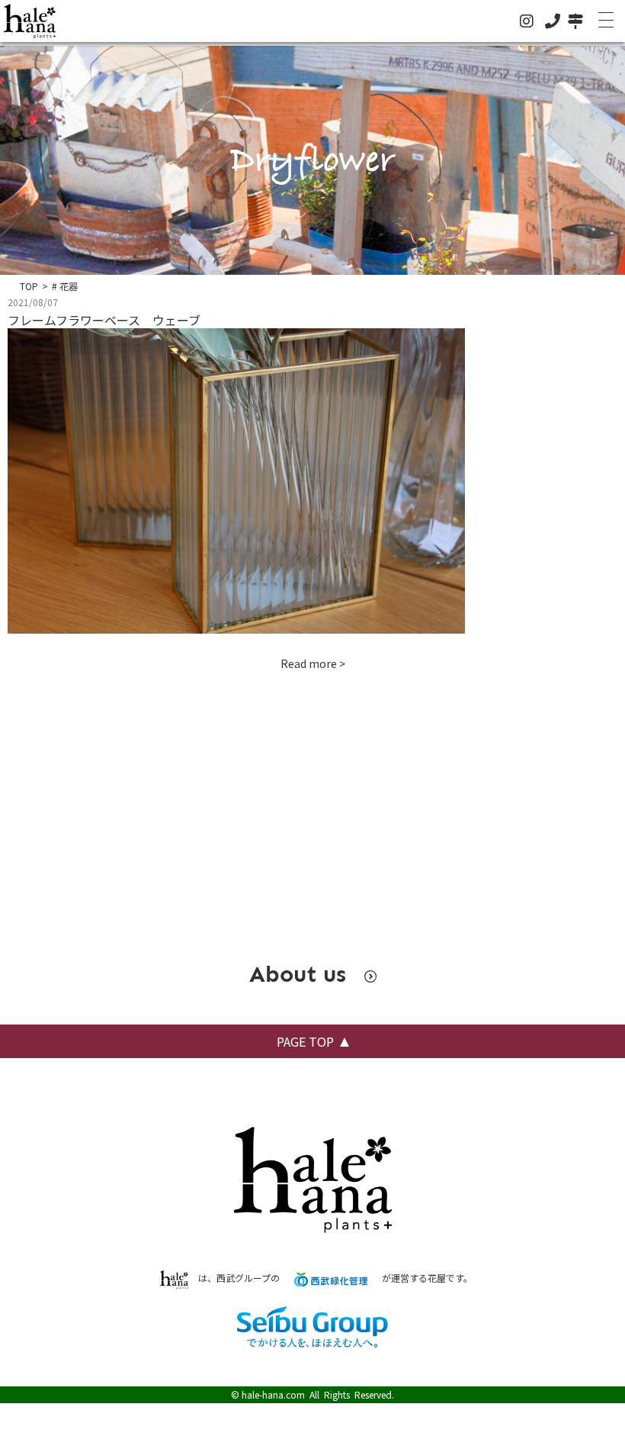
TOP (29, 285)
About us (301, 974)
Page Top (305, 1041)
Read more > (312, 663)
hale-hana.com (273, 1394)
